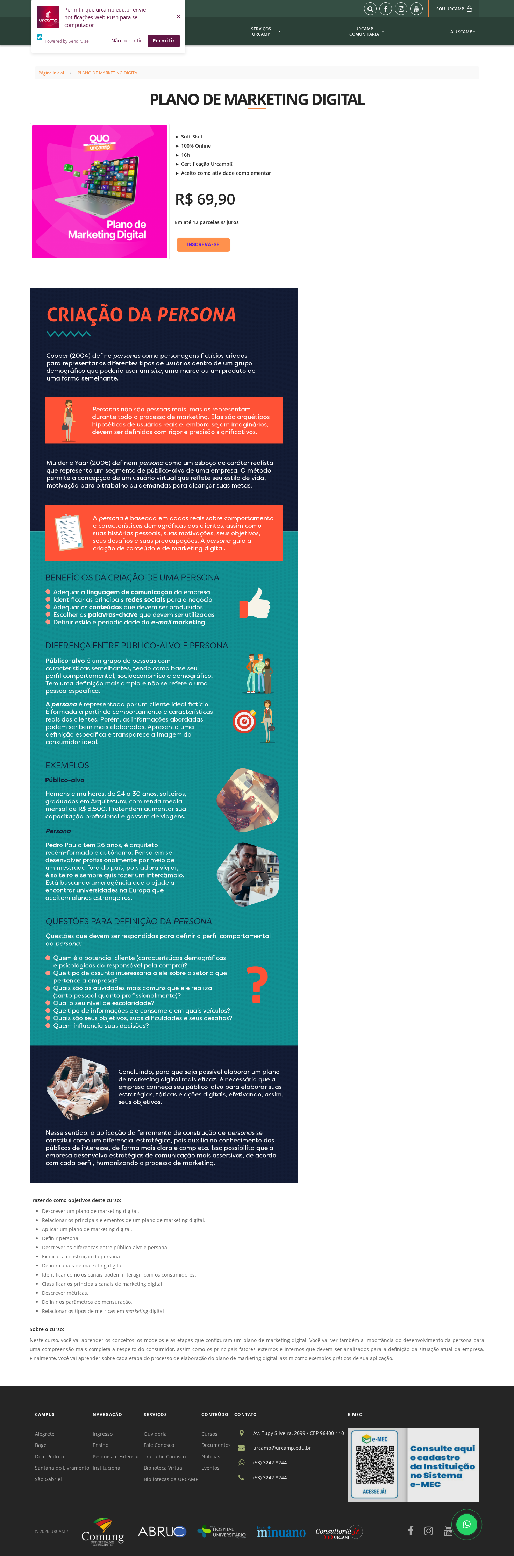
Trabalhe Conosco (165, 1456)
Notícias (210, 1456)
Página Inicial (51, 73)
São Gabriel (48, 1479)
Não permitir (126, 40)
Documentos (216, 1445)
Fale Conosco (159, 1445)
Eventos (210, 1467)
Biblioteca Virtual (164, 1467)
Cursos (209, 1433)
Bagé (41, 1445)
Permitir (163, 40)
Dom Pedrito (49, 1456)
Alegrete (45, 1433)
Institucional (107, 1467)
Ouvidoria (155, 1433)
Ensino (100, 1445)
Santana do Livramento (62, 1467)
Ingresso (103, 1433)
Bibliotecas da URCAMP (171, 1479)
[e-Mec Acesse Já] (413, 1464)
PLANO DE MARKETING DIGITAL (109, 73)
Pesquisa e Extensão (116, 1456)
